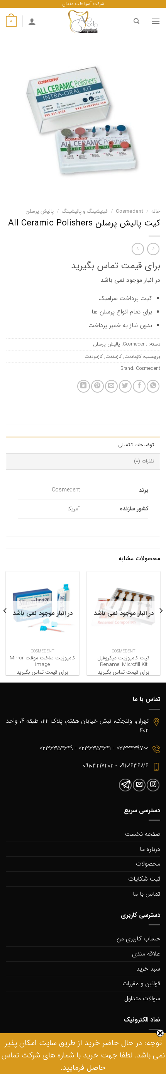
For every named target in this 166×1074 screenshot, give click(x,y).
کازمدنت (113, 357)
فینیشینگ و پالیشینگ (85, 211)
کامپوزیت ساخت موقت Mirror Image (42, 661)
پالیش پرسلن (39, 211)
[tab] (83, 445)
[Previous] (160, 626)
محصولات (148, 864)
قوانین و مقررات (141, 983)
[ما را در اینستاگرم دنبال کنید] (153, 785)
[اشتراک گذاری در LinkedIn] (83, 386)
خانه (155, 211)
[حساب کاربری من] (32, 21)
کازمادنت (132, 357)
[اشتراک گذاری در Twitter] (125, 386)
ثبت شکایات (144, 879)
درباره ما (150, 849)
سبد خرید (148, 969)
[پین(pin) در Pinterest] (97, 386)
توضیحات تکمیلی (136, 445)
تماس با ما (146, 894)
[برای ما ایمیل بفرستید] (139, 785)
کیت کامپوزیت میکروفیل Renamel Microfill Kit (123, 661)
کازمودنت (94, 357)
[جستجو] (136, 21)
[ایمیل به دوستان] (111, 386)
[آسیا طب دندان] (83, 21)
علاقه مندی (146, 954)
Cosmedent (129, 211)
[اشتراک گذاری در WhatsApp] (153, 386)
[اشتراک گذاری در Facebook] (139, 386)
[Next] (5, 626)
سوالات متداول (142, 998)
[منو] (155, 21)
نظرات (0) (144, 461)
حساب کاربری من (138, 939)
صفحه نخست (142, 834)
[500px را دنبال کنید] (125, 785)
